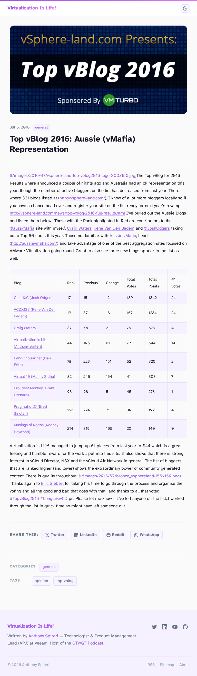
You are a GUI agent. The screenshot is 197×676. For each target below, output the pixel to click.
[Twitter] (154, 626)
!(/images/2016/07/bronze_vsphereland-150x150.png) (130, 476)
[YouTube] (174, 626)
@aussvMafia (22, 228)
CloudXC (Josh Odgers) (34, 298)
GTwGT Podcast (87, 643)
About (184, 665)
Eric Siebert (52, 483)
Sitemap (167, 665)
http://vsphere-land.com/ (82, 198)
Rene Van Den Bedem (114, 228)
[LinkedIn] (164, 626)
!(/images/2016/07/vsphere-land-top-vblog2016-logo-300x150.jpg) (73, 176)
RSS (151, 665)
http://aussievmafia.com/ (34, 243)
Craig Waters (79, 228)
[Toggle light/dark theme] (185, 8)
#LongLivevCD (53, 499)
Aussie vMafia (123, 236)
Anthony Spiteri (43, 636)
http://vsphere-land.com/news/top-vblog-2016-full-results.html (67, 213)
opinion (41, 581)
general (41, 127)
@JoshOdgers (157, 228)
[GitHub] (185, 626)
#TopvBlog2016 (24, 499)
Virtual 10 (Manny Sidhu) (34, 377)
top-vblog (65, 581)
